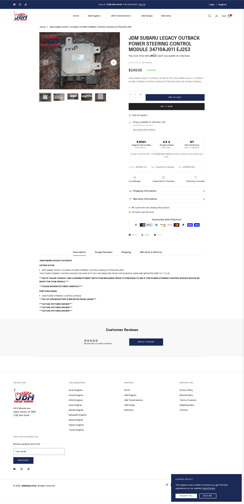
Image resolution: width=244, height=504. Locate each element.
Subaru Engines (76, 425)
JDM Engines (130, 395)
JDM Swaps (129, 405)
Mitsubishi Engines (77, 415)
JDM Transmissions (133, 400)
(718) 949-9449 (163, 154)
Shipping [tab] (126, 252)
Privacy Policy (186, 390)
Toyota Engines (76, 429)
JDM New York (28, 485)
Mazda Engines (76, 410)
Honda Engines (76, 395)
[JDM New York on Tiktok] (29, 469)
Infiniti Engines (76, 400)
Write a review (146, 342)
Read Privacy (209, 488)
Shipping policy (187, 405)
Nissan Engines (76, 419)
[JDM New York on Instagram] (22, 469)
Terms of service (188, 400)
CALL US (142, 4)
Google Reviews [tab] (103, 252)
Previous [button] (46, 62)
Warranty (128, 410)
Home (43, 27)
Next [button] (114, 62)
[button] (209, 16)
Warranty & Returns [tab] (151, 252)
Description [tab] (79, 252)
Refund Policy (186, 395)
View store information (144, 129)
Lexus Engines (75, 405)
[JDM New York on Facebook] (15, 469)
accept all (186, 496)
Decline (207, 496)
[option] (79, 60)
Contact (184, 410)
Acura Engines (76, 390)
